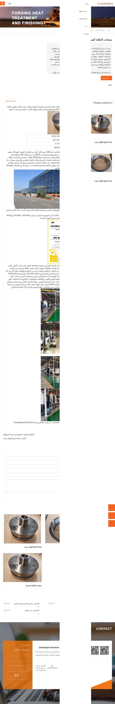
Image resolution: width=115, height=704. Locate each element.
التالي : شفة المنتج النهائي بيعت (14, 438)
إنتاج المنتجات (100, 30)
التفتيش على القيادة (31, 610)
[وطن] (99, 3)
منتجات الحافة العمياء (34, 586)
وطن (86, 3)
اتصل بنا (86, 34)
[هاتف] (111, 507)
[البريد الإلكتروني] (111, 515)
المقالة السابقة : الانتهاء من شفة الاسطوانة (18, 434)
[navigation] (2, 3)
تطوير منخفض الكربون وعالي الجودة (26, 603)
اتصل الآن (105, 78)
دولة (109, 30)
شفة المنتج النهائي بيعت (33, 547)
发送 (16, 675)
